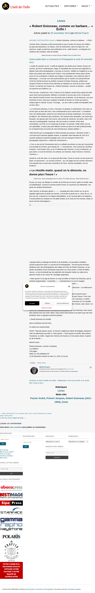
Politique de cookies (46, 307)
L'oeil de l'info (70, 369)
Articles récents (41, 363)
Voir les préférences (63, 303)
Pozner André (37, 398)
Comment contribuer (6, 455)
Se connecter (4, 450)
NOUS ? (86, 6)
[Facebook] (91, 367)
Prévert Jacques (55, 398)
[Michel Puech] (34, 374)
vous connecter (16, 427)
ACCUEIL (32, 40)
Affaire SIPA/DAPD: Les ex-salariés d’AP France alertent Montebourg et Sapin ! (26, 413)
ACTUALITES (52, 6)
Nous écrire (3, 457)
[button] (69, 286)
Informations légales (74, 589)
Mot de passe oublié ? (7, 452)
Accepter (32, 303)
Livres (61, 20)
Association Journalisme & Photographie (40, 589)
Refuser (47, 303)
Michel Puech (81, 33)
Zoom (65, 402)
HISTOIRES (70, 6)
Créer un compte (5, 454)
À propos (32, 363)
